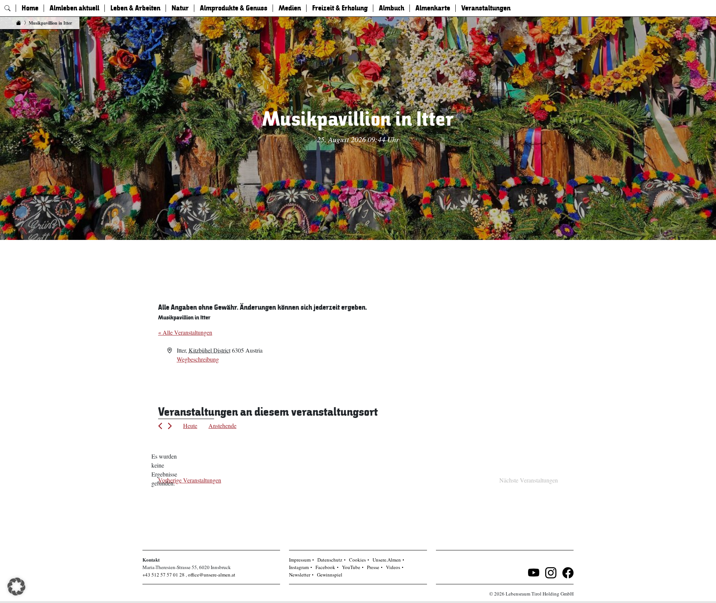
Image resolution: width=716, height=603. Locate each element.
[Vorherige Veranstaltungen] (160, 425)
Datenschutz (329, 559)
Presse (373, 567)
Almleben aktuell (74, 8)
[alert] (164, 470)
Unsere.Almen (387, 559)
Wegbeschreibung (198, 359)
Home (30, 8)
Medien (290, 8)
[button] (16, 586)
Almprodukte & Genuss (233, 8)
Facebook (325, 567)
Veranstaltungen (486, 8)
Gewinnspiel (329, 574)
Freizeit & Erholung (340, 8)
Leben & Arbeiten (135, 8)
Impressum (300, 559)
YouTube (351, 567)
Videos (393, 567)
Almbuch (391, 8)
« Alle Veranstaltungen (185, 332)
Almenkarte (432, 8)
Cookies (357, 559)
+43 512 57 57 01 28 (163, 574)
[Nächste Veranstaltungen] (170, 425)
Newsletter (299, 574)
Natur (180, 8)
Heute (190, 425)
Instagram (299, 567)
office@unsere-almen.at (211, 574)
